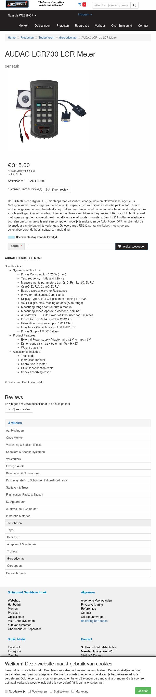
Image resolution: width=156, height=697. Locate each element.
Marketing (82, 691)
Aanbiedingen (15, 430)
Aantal (15, 245)
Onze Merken (15, 437)
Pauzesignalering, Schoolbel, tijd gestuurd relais (37, 480)
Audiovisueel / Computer (22, 509)
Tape (10, 530)
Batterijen (13, 537)
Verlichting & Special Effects (23, 445)
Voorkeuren (39, 691)
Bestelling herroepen (94, 621)
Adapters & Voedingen (21, 544)
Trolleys (12, 551)
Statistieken (61, 691)
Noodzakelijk (17, 691)
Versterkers (13, 459)
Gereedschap (16, 558)
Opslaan (143, 691)
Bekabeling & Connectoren (23, 473)
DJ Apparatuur (15, 502)
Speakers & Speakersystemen (25, 452)
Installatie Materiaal (18, 516)
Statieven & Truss (17, 487)
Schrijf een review (57, 189)
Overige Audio (15, 466)
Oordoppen (14, 565)
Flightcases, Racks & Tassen (24, 494)
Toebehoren (14, 523)
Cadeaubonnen (16, 573)
